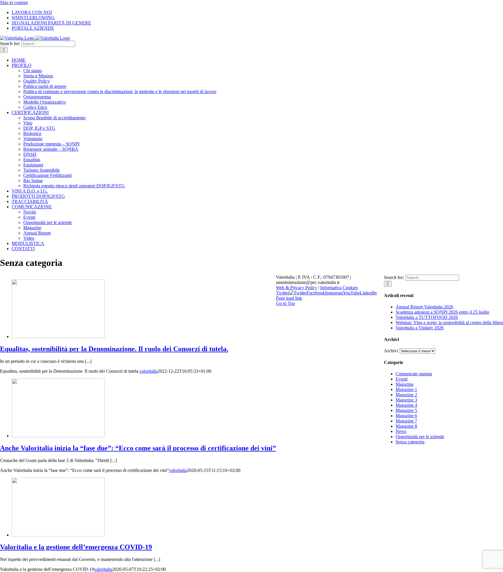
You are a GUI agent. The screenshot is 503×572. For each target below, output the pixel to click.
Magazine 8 (406, 426)
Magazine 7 (406, 420)
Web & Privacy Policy (296, 287)
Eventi (402, 378)
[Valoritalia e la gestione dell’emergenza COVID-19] (58, 534)
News (401, 431)
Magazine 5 (406, 410)
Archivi (391, 350)
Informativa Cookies (339, 287)
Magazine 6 (406, 415)
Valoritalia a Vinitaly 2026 (420, 327)
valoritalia (148, 371)
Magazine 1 (406, 389)
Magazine (405, 384)
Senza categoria (410, 441)
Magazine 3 (406, 399)
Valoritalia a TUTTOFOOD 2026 (427, 317)
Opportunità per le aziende (420, 436)
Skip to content (14, 2)
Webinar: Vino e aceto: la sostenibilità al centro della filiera (449, 322)
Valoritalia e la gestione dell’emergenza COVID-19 (76, 547)
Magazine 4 (406, 405)
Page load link (289, 298)
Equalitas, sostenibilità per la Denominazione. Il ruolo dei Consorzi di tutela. (114, 349)
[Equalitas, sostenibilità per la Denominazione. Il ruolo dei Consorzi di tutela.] (58, 336)
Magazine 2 (406, 394)
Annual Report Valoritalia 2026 (424, 306)
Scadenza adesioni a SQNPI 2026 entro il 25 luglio (442, 312)
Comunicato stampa (414, 373)
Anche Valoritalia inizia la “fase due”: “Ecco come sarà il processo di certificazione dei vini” (138, 448)
